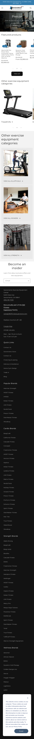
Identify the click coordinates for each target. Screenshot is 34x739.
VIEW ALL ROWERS (11, 218)
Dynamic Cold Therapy (11, 665)
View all (17, 74)
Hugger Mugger (9, 678)
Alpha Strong (8, 541)
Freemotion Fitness (10, 450)
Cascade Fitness (9, 442)
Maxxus (6, 682)
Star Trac (7, 517)
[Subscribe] (28, 281)
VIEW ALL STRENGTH (11, 255)
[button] (2, 8)
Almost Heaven (9, 657)
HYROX (6, 397)
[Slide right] (21, 69)
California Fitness (10, 437)
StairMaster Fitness (10, 417)
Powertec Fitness (10, 612)
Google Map (8, 326)
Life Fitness (7, 405)
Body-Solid (7, 549)
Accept (21, 731)
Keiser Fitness (8, 401)
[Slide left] (13, 69)
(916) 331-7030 (9, 300)
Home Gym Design (10, 368)
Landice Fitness (9, 471)
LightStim (7, 686)
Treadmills (6, 122)
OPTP (5, 690)
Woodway (7, 421)
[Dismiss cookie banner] (27, 698)
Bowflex (6, 553)
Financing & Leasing (10, 360)
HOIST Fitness (8, 392)
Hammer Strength (10, 388)
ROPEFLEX (7, 616)
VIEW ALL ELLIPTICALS (12, 181)
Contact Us (7, 347)
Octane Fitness (9, 492)
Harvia (6, 673)
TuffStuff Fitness (9, 637)
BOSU (6, 661)
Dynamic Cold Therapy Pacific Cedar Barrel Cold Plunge (21, 52)
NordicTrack (8, 409)
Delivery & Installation (11, 364)
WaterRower (8, 525)
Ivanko (6, 587)
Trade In (6, 372)
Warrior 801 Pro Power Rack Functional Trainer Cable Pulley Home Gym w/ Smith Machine (7, 54)
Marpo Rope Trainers (11, 607)
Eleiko (6, 562)
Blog (5, 376)
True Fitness (8, 521)
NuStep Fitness (9, 487)
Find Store (17, 26)
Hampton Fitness (9, 574)
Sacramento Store (10, 351)
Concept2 (7, 446)
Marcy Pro (7, 603)
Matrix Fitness (8, 479)
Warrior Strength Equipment (13, 641)
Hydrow (6, 462)
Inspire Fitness (9, 591)
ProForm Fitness (9, 500)
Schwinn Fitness (9, 504)
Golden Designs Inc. (10, 669)
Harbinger (7, 578)
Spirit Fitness (8, 508)
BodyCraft (7, 433)
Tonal (5, 628)
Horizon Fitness (9, 458)
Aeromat (7, 653)
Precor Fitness (9, 413)
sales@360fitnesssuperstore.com (15, 314)
